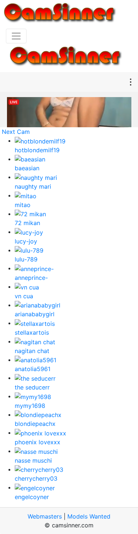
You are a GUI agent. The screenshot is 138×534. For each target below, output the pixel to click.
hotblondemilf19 (37, 150)
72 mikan (27, 223)
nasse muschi (33, 460)
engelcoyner (32, 497)
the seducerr (32, 387)
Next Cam (16, 131)
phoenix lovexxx (37, 442)
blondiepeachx (35, 423)
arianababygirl (34, 314)
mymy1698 (30, 405)
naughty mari (33, 186)
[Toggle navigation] (16, 36)
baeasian (27, 168)
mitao (23, 205)
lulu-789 (26, 259)
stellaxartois (32, 332)
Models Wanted (88, 516)
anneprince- (31, 277)
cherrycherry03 (36, 478)
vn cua (24, 296)
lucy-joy (26, 241)
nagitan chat (32, 351)
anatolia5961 (32, 369)
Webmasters (45, 516)
